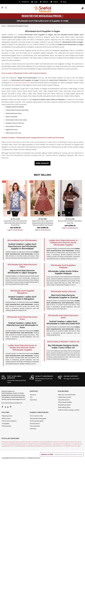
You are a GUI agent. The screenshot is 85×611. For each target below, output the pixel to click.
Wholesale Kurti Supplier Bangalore (22, 292)
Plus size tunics (35, 426)
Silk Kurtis (33, 446)
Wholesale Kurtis (7, 442)
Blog (64, 2)
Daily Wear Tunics (12, 446)
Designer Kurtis (24, 446)
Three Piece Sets (74, 446)
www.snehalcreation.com (21, 83)
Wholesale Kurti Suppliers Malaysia (63, 266)
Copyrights (5, 424)
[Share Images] (14, 212)
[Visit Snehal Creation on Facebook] (2, 407)
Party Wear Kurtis (38, 444)
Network (45, 2)
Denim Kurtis (61, 444)
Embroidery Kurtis (42, 442)
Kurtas (14, 444)
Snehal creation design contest (68, 410)
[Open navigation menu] (3, 7)
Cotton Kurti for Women (72, 442)
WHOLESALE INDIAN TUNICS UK (63, 342)
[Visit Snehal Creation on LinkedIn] (7, 407)
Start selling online (64, 407)
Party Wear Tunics (50, 444)
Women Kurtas (7, 444)
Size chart (33, 400)
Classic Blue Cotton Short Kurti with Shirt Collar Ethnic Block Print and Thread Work (15, 223)
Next (80, 205)
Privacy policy (6, 426)
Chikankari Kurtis (29, 442)
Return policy (6, 418)
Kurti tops (33, 429)
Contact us (25, 2)
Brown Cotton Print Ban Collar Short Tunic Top (70, 222)
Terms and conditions (9, 421)
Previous (4, 205)
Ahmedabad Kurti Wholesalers (22, 240)
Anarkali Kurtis (18, 442)
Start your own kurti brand (66, 395)
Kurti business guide (36, 421)
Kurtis (19, 444)
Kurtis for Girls (26, 444)
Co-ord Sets (64, 446)
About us (33, 395)
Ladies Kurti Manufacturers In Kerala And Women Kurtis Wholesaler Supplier (22, 347)
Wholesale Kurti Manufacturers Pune (22, 318)
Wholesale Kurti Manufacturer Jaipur (22, 265)
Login (36, 2)
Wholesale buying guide (38, 418)
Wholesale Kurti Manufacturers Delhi (63, 316)
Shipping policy (7, 416)
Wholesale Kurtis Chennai (63, 291)
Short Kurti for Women (56, 442)
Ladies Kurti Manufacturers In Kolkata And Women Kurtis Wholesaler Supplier (63, 242)
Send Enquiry (42, 163)
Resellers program (64, 405)
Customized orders (64, 397)
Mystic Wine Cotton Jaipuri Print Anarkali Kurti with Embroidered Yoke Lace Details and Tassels (42, 223)
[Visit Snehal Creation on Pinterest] (11, 407)
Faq (31, 397)
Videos (55, 2)
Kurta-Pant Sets (54, 446)
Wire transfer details (65, 402)
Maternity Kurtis (42, 446)
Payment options (64, 400)
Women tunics (35, 424)
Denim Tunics (71, 444)
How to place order (36, 416)
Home (3, 26)
